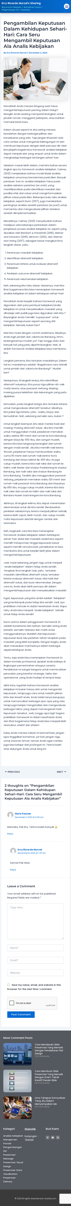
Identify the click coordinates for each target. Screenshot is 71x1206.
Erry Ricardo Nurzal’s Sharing (21, 3)
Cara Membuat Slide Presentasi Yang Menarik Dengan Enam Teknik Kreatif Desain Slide (49, 1075)
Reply (10, 833)
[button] (66, 6)
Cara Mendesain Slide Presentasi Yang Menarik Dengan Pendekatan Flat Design (49, 1049)
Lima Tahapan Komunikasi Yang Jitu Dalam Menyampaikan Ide (50, 1100)
